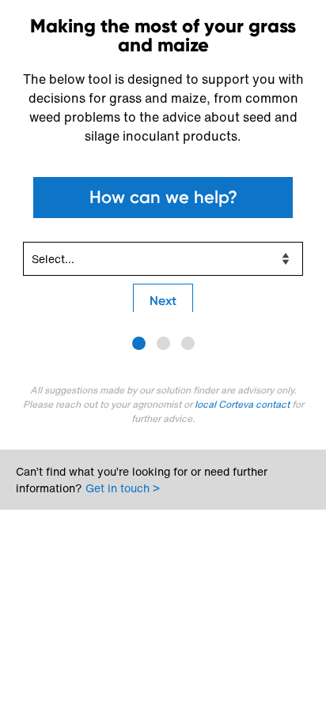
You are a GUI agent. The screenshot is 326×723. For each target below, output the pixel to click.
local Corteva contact (243, 404)
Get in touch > (122, 488)
